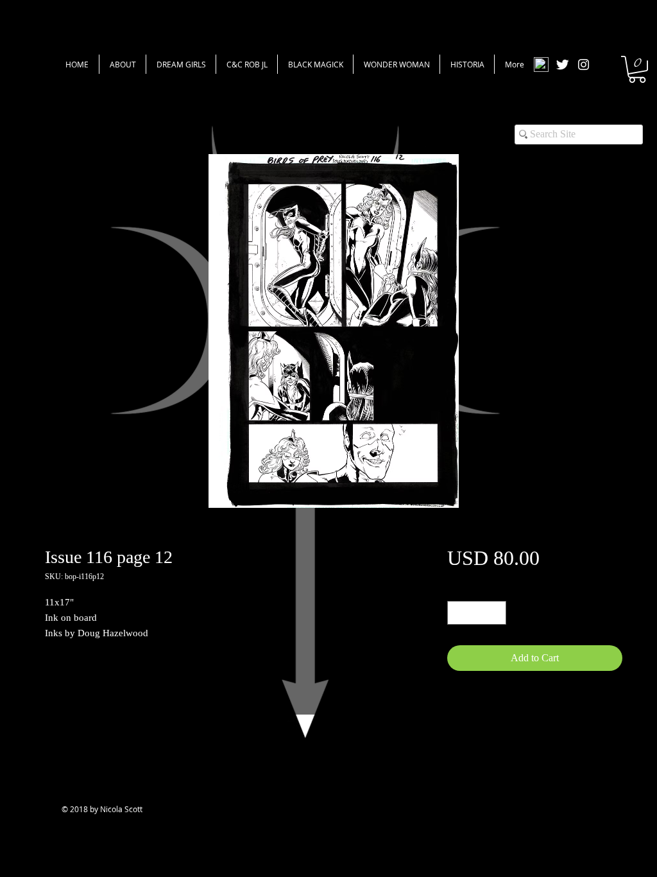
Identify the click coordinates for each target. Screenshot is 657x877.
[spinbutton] (476, 613)
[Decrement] (457, 613)
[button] (637, 69)
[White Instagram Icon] (583, 64)
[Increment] (496, 613)
